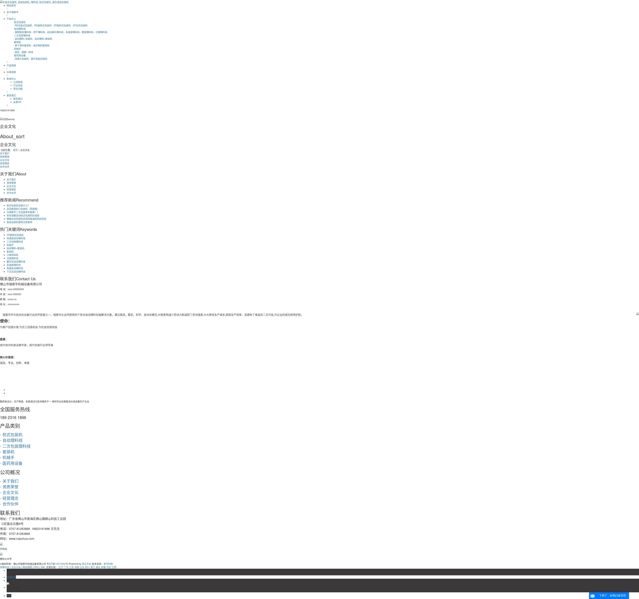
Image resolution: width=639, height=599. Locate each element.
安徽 (103, 567)
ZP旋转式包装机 (15, 234)
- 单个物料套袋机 (22, 45)
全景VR (17, 102)
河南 (76, 567)
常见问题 (18, 88)
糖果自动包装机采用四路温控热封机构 (26, 218)
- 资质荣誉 (9, 486)
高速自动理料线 (15, 268)
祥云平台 (86, 563)
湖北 (98, 567)
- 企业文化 (9, 492)
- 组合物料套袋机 (41, 45)
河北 (108, 567)
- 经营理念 (9, 498)
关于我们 (4, 153)
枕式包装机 (19, 22)
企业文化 (4, 160)
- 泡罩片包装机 (21, 58)
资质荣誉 (4, 156)
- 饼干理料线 (38, 32)
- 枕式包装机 (11, 434)
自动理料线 (19, 28)
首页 (15, 150)
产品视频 (11, 65)
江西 (114, 567)
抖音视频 (11, 72)
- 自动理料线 (11, 440)
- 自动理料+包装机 (22, 38)
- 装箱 (23, 52)
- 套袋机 (7, 451)
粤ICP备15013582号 (57, 563)
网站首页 (11, 5)
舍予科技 (108, 563)
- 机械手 (7, 457)
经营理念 (4, 163)
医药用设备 (19, 55)
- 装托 (16, 52)
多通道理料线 (14, 264)
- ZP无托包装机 (79, 25)
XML (43, 567)
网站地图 (27, 567)
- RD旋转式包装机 (42, 25)
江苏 (71, 567)
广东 (66, 567)
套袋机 (17, 42)
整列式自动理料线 (16, 261)
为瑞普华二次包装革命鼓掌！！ (23, 212)
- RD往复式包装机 (22, 25)
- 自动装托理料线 (54, 32)
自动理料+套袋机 (15, 248)
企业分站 (16, 567)
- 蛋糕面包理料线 (22, 32)
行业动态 (18, 85)
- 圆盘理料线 (86, 32)
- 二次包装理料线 (15, 446)
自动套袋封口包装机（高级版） (23, 208)
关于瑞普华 (12, 12)
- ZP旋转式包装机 (61, 25)
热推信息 (4, 567)
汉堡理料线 (12, 258)
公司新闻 (18, 82)
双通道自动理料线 (16, 238)
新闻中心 (11, 78)
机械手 (17, 48)
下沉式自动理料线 (16, 271)
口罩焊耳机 (12, 254)
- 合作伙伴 (9, 504)
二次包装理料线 (21, 35)
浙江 (92, 567)
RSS (36, 567)
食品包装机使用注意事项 (19, 222)
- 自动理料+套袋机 (42, 38)
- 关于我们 (9, 481)
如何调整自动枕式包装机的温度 (23, 215)
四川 (87, 567)
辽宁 (60, 567)
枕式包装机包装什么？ (18, 205)
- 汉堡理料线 (100, 32)
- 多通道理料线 (72, 32)
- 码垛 (30, 52)
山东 (82, 567)
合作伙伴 (4, 166)
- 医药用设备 (11, 463)
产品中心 (11, 18)
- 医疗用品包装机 (38, 58)
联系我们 (11, 95)
